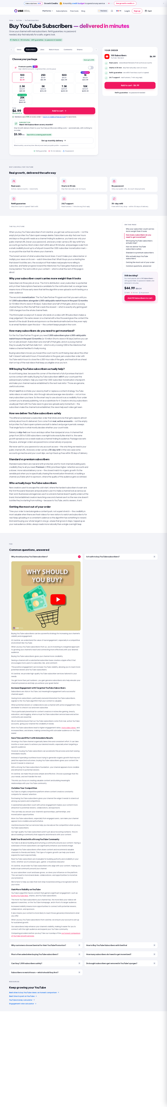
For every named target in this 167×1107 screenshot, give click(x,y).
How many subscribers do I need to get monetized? (108, 954)
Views (19, 49)
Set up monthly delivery (52, 140)
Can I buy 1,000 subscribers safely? (26, 963)
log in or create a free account (54, 117)
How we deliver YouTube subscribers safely (136, 248)
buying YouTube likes (19, 895)
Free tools (74, 11)
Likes (42, 49)
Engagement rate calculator (21, 1003)
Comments (68, 49)
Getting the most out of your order (140, 262)
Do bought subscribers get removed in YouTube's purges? (111, 963)
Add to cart (57, 110)
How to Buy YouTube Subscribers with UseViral (106, 945)
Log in (127, 11)
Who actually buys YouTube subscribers (137, 257)
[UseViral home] (22, 10)
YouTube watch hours (18, 359)
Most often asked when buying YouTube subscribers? (34, 954)
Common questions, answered (138, 266)
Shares (80, 49)
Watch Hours (54, 49)
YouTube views (35, 404)
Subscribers (31, 49)
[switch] (91, 67)
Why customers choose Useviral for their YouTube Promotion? (38, 945)
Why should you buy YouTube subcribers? (29, 556)
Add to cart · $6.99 (130, 85)
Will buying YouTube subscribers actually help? (139, 242)
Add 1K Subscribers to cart (140, 298)
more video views (68, 727)
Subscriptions (61, 11)
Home (11, 20)
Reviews (103, 11)
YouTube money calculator (20, 1000)
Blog (83, 11)
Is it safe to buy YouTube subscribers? (103, 556)
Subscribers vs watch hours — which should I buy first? (34, 972)
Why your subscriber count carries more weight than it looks (140, 230)
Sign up (137, 11)
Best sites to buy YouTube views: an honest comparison (33, 992)
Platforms (46, 11)
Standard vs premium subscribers (140, 253)
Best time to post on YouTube (21, 996)
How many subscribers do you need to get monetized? (138, 236)
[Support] (112, 11)
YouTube (19, 20)
